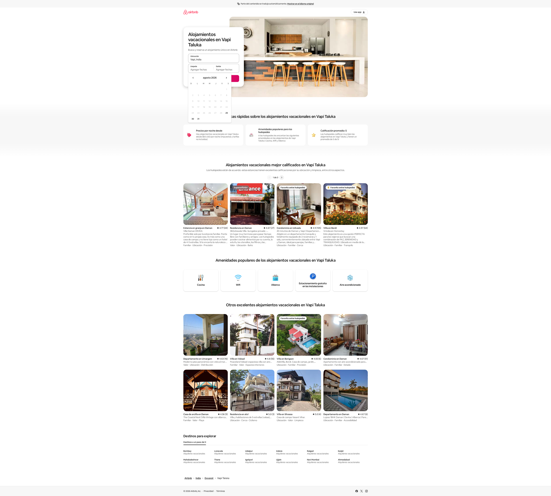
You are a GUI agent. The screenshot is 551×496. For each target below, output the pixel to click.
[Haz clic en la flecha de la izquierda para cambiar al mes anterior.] (193, 78)
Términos (220, 491)
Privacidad (208, 491)
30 (193, 119)
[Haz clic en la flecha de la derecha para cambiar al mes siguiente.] (226, 78)
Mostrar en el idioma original (300, 3)
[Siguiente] (281, 177)
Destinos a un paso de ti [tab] (194, 442)
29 (226, 113)
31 (198, 119)
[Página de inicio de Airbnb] (190, 12)
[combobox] (213, 59)
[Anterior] (269, 177)
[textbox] (200, 69)
